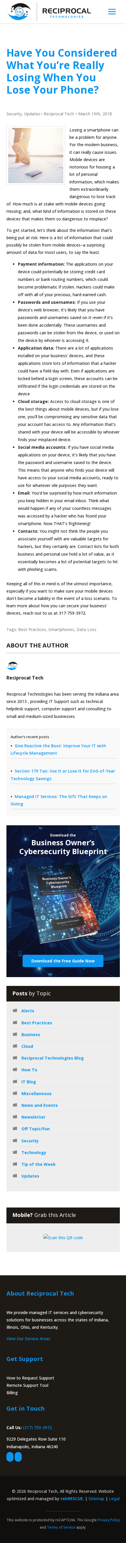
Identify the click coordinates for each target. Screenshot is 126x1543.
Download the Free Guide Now (63, 961)
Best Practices (32, 629)
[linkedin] (18, 1457)
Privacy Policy (109, 1519)
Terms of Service (61, 1527)
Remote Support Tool (27, 1385)
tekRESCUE (71, 1498)
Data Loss (86, 629)
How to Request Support (30, 1378)
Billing (12, 1392)
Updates (32, 114)
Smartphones (61, 629)
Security (14, 114)
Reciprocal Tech (59, 114)
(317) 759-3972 (37, 1427)
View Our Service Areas (28, 1338)
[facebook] (9, 1457)
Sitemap (96, 1498)
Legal (114, 1498)
